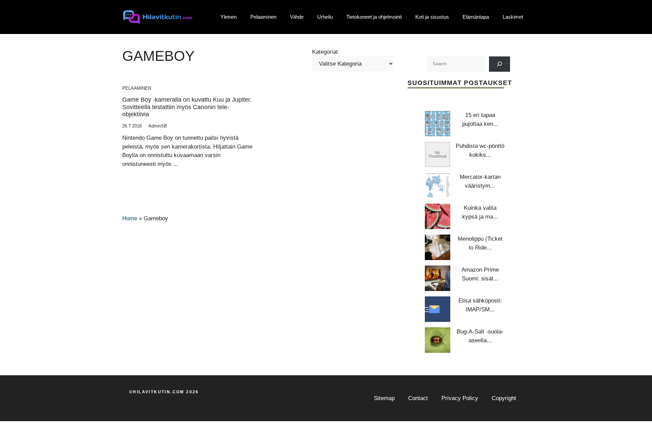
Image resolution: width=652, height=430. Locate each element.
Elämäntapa (476, 17)
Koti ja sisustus (432, 17)
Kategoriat (325, 52)
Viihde (297, 17)
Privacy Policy (459, 398)
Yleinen (228, 17)
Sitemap (384, 398)
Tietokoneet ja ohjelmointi (374, 17)
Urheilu (325, 17)
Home (129, 218)
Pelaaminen (263, 17)
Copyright (504, 398)
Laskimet (513, 17)
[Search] (499, 64)
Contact (418, 398)
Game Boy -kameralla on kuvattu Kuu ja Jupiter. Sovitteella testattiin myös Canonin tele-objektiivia (187, 107)
